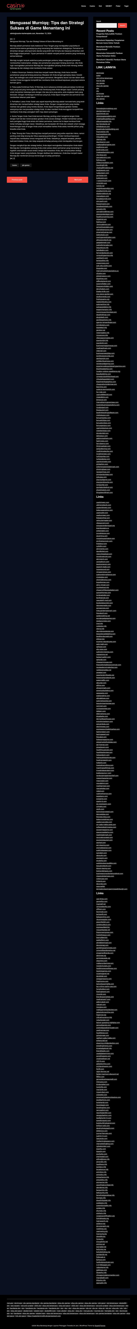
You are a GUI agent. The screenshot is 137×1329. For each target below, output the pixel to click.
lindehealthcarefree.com (105, 118)
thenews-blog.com (103, 816)
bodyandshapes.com (104, 871)
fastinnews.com (102, 441)
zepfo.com (100, 809)
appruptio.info (101, 1283)
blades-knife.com (102, 291)
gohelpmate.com (102, 1035)
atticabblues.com (102, 698)
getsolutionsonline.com (105, 1012)
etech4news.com (102, 726)
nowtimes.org (101, 1228)
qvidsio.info (100, 1208)
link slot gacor (21, 1316)
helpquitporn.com (102, 755)
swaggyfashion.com (103, 1115)
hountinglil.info (101, 165)
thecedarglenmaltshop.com (106, 108)
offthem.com (101, 909)
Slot (100, 6)
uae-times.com (101, 899)
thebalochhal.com (103, 518)
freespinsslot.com (103, 204)
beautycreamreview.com (105, 703)
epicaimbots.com (102, 724)
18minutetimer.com (103, 224)
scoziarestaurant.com (104, 840)
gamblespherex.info (103, 320)
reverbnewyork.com (103, 556)
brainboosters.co (102, 528)
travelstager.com (102, 1105)
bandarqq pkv (15, 1308)
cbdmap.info (101, 139)
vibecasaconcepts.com (105, 338)
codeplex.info (101, 626)
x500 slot (37, 1305)
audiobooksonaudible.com (106, 863)
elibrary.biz (100, 639)
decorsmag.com (102, 945)
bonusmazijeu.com (103, 417)
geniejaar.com (101, 175)
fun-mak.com (101, 392)
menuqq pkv (88, 1310)
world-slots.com (102, 149)
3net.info (99, 623)
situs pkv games (102, 86)
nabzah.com (101, 1004)
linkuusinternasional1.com (106, 610)
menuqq (10, 1303)
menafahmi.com (102, 783)
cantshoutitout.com (103, 924)
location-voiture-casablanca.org (108, 371)
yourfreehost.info (102, 587)
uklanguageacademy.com (106, 116)
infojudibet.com (102, 137)
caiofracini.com (102, 258)
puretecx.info (101, 1167)
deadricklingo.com (103, 314)
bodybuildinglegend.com (105, 1123)
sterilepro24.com (102, 358)
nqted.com (100, 791)
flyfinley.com (101, 160)
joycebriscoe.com (103, 533)
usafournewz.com (103, 515)
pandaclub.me (101, 1254)
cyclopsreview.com (103, 708)
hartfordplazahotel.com (105, 1262)
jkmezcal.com (101, 399)
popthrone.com (102, 147)
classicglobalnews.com (105, 876)
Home (83, 6)
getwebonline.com (103, 1063)
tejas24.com (101, 1151)
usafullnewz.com (102, 502)
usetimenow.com (102, 1030)
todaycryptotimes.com (104, 819)
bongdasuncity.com (103, 198)
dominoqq (100, 73)
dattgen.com (101, 711)
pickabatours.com (103, 126)
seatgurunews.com (103, 621)
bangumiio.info (102, 1190)
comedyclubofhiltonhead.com (107, 376)
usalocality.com (102, 512)
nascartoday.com (102, 788)
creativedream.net (103, 1058)
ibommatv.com (101, 911)
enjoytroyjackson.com (104, 721)
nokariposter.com (102, 1020)
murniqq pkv (98, 1310)
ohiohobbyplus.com (103, 579)
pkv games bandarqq (31, 1303)
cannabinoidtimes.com (104, 211)
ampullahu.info (102, 1179)
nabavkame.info (102, 1267)
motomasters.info (102, 332)
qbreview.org (101, 955)
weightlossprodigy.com (105, 188)
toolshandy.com (102, 1102)
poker (98, 75)
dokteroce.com (101, 1130)
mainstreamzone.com (104, 229)
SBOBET (109, 6)
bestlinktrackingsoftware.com (107, 412)
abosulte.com (101, 855)
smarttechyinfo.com (103, 191)
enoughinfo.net (102, 1241)
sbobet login (28, 1310)
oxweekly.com (101, 1094)
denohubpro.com (102, 289)
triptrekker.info (101, 327)
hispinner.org (101, 1015)
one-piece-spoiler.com (104, 294)
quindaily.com (101, 853)
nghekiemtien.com (103, 1146)
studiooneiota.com (103, 296)
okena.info (100, 628)
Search (98, 21)
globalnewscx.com (103, 276)
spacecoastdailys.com (104, 832)
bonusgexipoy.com (103, 425)
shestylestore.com (103, 490)
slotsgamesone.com (104, 978)
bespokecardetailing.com (105, 633)
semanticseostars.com (104, 227)
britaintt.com (101, 881)
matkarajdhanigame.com (105, 144)
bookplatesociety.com (104, 603)
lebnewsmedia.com (103, 605)
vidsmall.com (101, 350)
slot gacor (102, 1303)
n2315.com (100, 1061)
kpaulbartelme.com (103, 374)
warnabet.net (101, 1246)
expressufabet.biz (103, 927)
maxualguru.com (102, 196)
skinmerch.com (102, 559)
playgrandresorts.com (104, 482)
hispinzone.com (102, 981)
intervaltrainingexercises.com (107, 402)
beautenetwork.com (103, 865)
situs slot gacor (64, 1305)
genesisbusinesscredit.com (106, 1079)
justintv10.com (101, 1136)
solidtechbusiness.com (105, 361)
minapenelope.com (103, 572)
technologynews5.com (104, 811)
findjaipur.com (101, 543)
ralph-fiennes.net (102, 1071)
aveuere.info (101, 209)
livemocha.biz (101, 1234)
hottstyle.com (101, 762)
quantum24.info (102, 340)
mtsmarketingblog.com (104, 1143)
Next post (78, 180)
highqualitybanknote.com (105, 757)
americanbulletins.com (104, 690)
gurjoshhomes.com (103, 592)
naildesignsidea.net (103, 670)
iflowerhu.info (101, 1272)
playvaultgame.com (103, 479)
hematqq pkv (110, 1310)
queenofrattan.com (103, 283)
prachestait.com (102, 1156)
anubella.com (101, 860)
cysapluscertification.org (105, 1216)
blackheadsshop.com (104, 368)
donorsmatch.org (102, 1226)
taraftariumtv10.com (103, 1118)
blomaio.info (101, 1197)
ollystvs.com (101, 273)
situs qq (102, 1308)
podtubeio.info (101, 1203)
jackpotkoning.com (103, 448)
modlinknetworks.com (104, 451)
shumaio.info (101, 1210)
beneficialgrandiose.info (105, 1195)
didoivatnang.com (103, 713)
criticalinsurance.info (104, 1017)
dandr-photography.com (105, 1128)
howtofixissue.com (103, 935)
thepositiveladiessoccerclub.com (108, 664)
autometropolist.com (104, 701)
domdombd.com (102, 433)
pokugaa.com (101, 477)
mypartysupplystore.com (105, 538)
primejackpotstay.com (104, 474)
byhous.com (101, 1259)
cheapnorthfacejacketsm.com (107, 590)
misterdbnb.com (102, 397)
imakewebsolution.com (105, 152)
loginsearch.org (102, 1221)
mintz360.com (101, 183)
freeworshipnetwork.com (105, 677)
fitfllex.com (100, 1076)
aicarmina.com (101, 536)
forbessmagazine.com (104, 739)
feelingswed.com (102, 734)
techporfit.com (101, 914)
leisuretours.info (102, 247)
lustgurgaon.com (102, 173)
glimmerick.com (102, 548)
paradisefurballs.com (104, 206)
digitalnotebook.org (103, 193)
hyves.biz (99, 1239)
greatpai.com (101, 672)
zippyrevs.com (101, 960)
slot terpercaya (112, 1303)
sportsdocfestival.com (104, 487)
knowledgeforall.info (104, 1048)
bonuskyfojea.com (103, 420)
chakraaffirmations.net (104, 167)
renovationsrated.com (104, 837)
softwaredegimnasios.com (106, 827)
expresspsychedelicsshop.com (108, 729)
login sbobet (61, 1310)
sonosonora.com (102, 608)
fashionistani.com (103, 731)
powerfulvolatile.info (104, 1205)
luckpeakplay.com (103, 459)
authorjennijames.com (104, 652)
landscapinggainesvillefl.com (107, 775)
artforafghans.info (102, 1159)
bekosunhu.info (102, 1192)
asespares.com (102, 693)
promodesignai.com (103, 847)
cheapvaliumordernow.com (106, 384)
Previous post (17, 180)
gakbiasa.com (101, 1270)
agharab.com (101, 659)
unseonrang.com (102, 263)
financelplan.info (102, 131)
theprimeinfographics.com (106, 381)
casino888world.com (104, 394)
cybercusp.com (102, 878)
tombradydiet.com (103, 595)
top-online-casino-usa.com (106, 986)
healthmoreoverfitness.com (106, 968)
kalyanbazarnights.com (105, 984)
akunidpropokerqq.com (105, 631)
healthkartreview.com (104, 752)
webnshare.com (102, 234)
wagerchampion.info (104, 309)
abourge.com (101, 682)
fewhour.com (101, 222)
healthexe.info (101, 1164)
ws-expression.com (103, 804)
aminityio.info (101, 1172)
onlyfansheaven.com (104, 1066)
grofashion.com (102, 464)
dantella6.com (101, 976)
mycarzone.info (102, 335)
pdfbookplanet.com (103, 281)
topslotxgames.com (103, 971)
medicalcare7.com (103, 999)
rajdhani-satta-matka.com (105, 1038)
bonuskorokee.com (103, 423)
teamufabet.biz (101, 937)
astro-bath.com (102, 644)
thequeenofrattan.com (104, 286)
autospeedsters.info (103, 307)
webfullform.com (102, 940)
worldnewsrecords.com (105, 356)
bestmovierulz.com (103, 564)
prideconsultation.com (104, 162)
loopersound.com (102, 569)
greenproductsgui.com (104, 214)
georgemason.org (103, 111)
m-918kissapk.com (103, 1264)
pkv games (25, 165)
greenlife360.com (102, 922)
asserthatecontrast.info (104, 1185)
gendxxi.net (100, 330)
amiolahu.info (101, 1174)
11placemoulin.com (103, 180)
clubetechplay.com (103, 430)
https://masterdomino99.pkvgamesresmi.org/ (44, 1316)
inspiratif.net (101, 904)
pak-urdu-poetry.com (104, 265)
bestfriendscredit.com (104, 636)
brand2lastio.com (102, 1051)
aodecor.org (100, 1223)
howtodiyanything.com (104, 765)
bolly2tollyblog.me (103, 1252)
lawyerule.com (101, 1138)
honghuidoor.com (102, 989)
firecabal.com (101, 737)
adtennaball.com (102, 1002)
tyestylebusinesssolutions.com (107, 405)
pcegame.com (101, 798)
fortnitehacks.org (102, 1218)
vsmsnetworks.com (103, 906)
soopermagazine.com (104, 829)
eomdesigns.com (102, 325)
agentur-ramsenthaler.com (106, 322)
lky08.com (100, 1069)
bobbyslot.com (101, 178)
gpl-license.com (102, 744)
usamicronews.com (103, 461)
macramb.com (101, 1089)
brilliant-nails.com (103, 1125)
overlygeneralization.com (105, 237)
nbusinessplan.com (103, 919)
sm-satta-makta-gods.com (106, 824)
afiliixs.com (100, 685)
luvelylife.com (101, 1087)
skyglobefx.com (102, 317)
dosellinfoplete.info (103, 1200)
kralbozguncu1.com (103, 773)
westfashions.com (103, 1100)
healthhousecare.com (104, 749)
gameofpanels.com (103, 1025)
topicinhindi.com (102, 113)
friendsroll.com (101, 613)
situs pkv (115, 1308)
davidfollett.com (102, 551)
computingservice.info (104, 255)
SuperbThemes (100, 1325)
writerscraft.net (101, 1040)
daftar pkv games (102, 96)
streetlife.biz (100, 1236)
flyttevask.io (100, 1257)
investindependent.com (105, 770)
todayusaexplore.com (104, 510)
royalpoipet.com (102, 407)
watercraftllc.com (102, 680)
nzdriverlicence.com (104, 793)
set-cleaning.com (102, 845)
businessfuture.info (103, 134)
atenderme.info (102, 1187)
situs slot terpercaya (50, 1305)
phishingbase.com (103, 469)
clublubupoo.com (102, 415)
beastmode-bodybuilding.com (107, 129)
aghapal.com (101, 646)
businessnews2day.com (105, 353)
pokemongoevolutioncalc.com (107, 466)
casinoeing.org (102, 1231)
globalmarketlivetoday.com (106, 742)
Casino (92, 6)
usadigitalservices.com (105, 1053)
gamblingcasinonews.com (106, 947)
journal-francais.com (104, 1133)
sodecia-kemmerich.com (105, 389)
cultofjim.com (101, 546)
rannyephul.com (102, 1110)
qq (12, 1313)
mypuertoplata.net (103, 929)
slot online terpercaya (104, 78)
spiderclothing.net (103, 615)
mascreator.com (102, 780)
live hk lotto (100, 80)
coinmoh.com (101, 706)
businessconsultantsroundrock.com (109, 873)
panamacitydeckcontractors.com (108, 1097)
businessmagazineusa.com (106, 345)
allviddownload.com (104, 942)
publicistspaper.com (103, 850)
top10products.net (103, 124)
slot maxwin (15, 1305)
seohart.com (101, 842)
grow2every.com (102, 747)
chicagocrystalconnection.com (107, 1275)
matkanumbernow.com (104, 963)
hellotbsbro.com (102, 250)
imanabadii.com (102, 1277)
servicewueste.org (103, 958)
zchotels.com (101, 806)
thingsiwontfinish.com (104, 492)
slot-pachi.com (101, 201)
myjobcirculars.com (103, 966)
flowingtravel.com (103, 991)
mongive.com (101, 1007)
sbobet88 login (50, 1310)
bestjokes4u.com (102, 170)
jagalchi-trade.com (103, 566)
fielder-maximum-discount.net (107, 1074)
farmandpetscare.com (104, 252)
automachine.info (102, 304)
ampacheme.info (102, 1177)
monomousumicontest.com (106, 312)
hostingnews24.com (104, 760)
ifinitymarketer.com (103, 446)
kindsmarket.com (102, 1084)
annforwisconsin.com (104, 541)
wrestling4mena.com (104, 1045)
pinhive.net (100, 1244)
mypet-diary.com (102, 1092)
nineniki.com (101, 994)
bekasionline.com (103, 917)
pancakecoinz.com (103, 157)
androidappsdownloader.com (107, 1027)
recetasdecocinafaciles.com (106, 667)
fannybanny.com (102, 443)
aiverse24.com (101, 858)
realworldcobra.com (103, 301)
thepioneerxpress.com (104, 932)
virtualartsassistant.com (105, 379)
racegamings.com (103, 472)
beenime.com (101, 387)
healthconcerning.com (104, 216)
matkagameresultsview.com (106, 1009)
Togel (126, 6)
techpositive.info (102, 260)
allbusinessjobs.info (103, 121)
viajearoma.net (102, 654)
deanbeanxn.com (102, 142)
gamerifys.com (101, 901)
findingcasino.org (102, 299)
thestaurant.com (102, 410)
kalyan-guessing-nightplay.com (108, 1022)
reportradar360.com (103, 1112)
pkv (97, 88)
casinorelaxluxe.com (104, 428)
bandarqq (17, 1313)
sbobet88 (122, 1303)
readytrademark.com (104, 835)
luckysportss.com (102, 456)
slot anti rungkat (27, 1305)
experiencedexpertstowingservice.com (110, 366)
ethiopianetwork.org (103, 240)
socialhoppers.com (103, 1056)
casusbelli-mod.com (104, 600)
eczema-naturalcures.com (106, 641)
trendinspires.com (103, 1107)
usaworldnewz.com (103, 507)
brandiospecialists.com (105, 996)
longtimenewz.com (103, 454)
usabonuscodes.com (104, 822)
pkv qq (88, 1308)
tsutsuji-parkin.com (103, 657)
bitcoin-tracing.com (103, 868)
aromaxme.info (102, 1182)
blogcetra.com (101, 268)
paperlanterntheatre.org (105, 675)
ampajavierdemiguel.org (105, 525)
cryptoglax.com (102, 577)
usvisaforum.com (102, 561)
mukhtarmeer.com (103, 786)
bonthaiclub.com (102, 597)
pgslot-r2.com (101, 801)
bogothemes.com (102, 582)
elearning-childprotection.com (107, 1043)
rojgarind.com (101, 219)
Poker (118, 6)
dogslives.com (101, 278)
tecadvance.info (102, 1169)
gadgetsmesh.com (103, 242)
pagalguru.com (102, 796)
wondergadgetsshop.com (105, 618)
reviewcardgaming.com (105, 363)
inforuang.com (101, 1082)
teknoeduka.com (102, 814)
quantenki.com (101, 343)
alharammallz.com (103, 688)
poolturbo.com (101, 1154)
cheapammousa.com (104, 662)
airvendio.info (101, 1161)
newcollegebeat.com (104, 554)
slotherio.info (101, 1213)
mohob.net (100, 185)
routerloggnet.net (102, 973)
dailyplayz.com (102, 435)
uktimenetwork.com (103, 505)
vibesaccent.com (102, 523)
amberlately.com (102, 530)
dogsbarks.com (102, 716)
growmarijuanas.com (104, 232)
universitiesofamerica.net (105, 950)
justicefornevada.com (104, 245)
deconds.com (101, 883)
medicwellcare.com (103, 348)
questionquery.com (103, 1120)
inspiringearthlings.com (105, 768)
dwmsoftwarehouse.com (105, 719)
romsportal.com (102, 484)
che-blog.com (101, 155)
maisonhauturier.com (104, 778)
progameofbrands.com (104, 953)
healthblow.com (102, 1033)
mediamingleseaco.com (105, 1141)
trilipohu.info (101, 1280)
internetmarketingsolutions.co (107, 271)
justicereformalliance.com (106, 574)
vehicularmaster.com (104, 520)
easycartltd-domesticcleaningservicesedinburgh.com (111, 887)
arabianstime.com (103, 695)
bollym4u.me (101, 1249)
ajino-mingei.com (102, 585)
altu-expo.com (101, 649)
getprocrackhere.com (104, 438)
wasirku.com (101, 1149)
